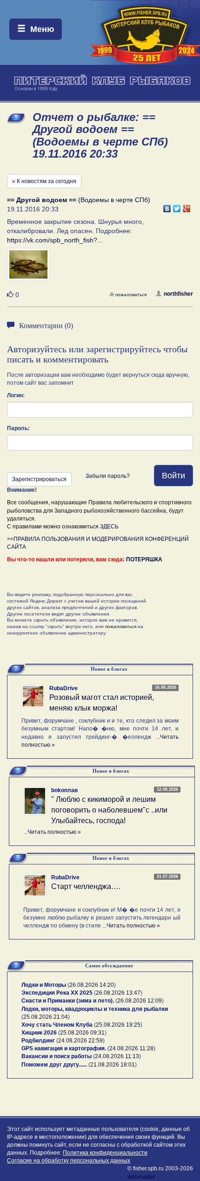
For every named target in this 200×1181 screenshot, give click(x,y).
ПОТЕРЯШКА (144, 559)
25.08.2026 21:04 (45, 1017)
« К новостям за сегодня (44, 181)
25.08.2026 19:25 (118, 1025)
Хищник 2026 (39, 1032)
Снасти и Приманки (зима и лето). (67, 1000)
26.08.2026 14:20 (91, 985)
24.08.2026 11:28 (131, 1048)
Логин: (16, 395)
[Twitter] (177, 206)
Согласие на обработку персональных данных (68, 1160)
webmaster (141, 1177)
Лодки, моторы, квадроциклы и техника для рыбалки (94, 1009)
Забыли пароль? (108, 476)
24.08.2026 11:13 (117, 1056)
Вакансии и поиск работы (56, 1056)
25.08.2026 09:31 (82, 1032)
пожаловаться (131, 294)
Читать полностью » (54, 832)
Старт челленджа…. (85, 886)
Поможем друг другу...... (54, 1064)
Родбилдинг (38, 1040)
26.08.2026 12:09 (139, 1000)
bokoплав (64, 790)
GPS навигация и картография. (63, 1048)
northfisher (178, 294)
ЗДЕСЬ (109, 526)
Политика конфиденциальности (105, 1152)
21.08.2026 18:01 (112, 1064)
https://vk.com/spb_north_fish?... (55, 240)
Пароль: (18, 428)
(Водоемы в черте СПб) (78, 199)
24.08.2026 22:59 (80, 1040)
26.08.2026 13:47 (118, 993)
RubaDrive (63, 688)
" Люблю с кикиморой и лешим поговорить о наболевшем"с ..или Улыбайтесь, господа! (109, 810)
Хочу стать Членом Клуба (57, 1025)
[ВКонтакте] (167, 206)
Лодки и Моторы (43, 985)
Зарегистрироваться (39, 479)
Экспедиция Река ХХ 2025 (57, 993)
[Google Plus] (187, 206)
